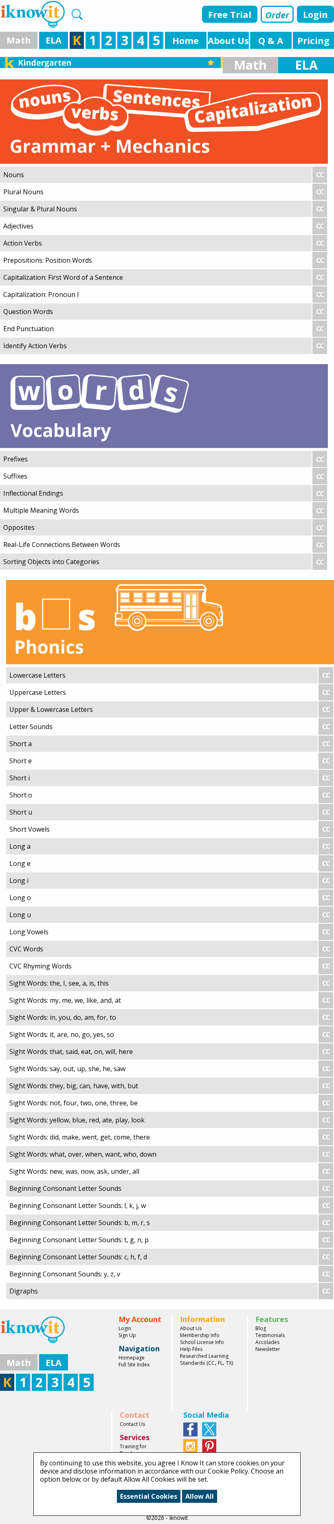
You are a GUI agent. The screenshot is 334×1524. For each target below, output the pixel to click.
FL (220, 1362)
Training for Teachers (133, 1450)
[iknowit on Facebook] (190, 1428)
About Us (191, 1328)
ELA (54, 40)
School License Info (202, 1342)
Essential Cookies (148, 1496)
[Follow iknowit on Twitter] (209, 1428)
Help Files (191, 1349)
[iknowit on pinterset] (209, 1445)
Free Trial (229, 14)
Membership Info (200, 1335)
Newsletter (267, 1349)
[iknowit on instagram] (190, 1445)
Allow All (199, 1496)
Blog (260, 1328)
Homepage (132, 1357)
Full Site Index (134, 1364)
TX (229, 1362)
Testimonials (270, 1335)
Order (277, 15)
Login (315, 14)
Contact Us (132, 1424)
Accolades (267, 1342)
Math (19, 40)
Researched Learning (204, 1356)
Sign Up (127, 1335)
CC (211, 1362)
